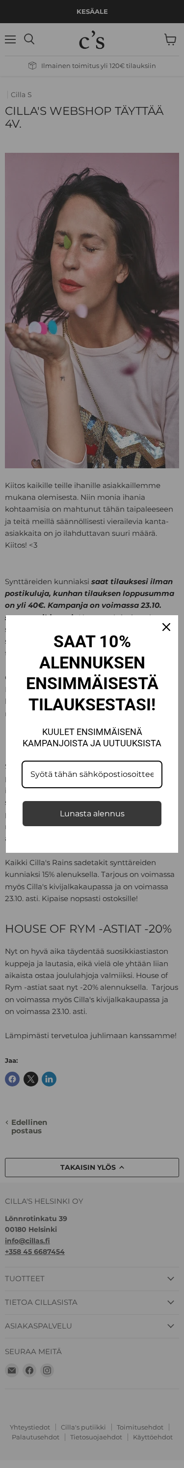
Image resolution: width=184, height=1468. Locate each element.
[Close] (166, 627)
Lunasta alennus (92, 813)
